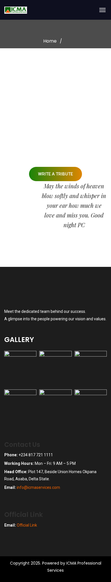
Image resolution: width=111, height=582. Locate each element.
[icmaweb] (27, 13)
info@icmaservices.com (38, 487)
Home (50, 41)
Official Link (27, 525)
